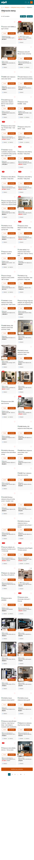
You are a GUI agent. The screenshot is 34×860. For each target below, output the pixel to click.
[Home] (4, 2)
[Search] (26, 2)
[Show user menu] (28, 2)
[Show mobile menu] (31, 2)
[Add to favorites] (14, 22)
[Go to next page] (24, 774)
